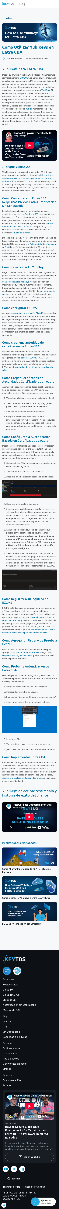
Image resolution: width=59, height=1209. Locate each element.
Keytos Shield (10, 984)
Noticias (7, 1021)
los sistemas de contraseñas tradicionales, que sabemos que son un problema (28, 178)
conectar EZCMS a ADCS (33, 357)
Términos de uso (11, 1186)
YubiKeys (45, 90)
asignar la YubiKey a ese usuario (17, 655)
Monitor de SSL (11, 1010)
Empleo (7, 1068)
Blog (21, 3)
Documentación (12, 1080)
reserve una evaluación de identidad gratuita (23, 778)
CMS (7, 247)
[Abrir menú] (54, 4)
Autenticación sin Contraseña (19, 1004)
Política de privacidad (34, 1186)
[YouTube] (6, 1169)
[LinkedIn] (22, 1169)
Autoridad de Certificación (42, 244)
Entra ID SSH (10, 999)
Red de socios (11, 1058)
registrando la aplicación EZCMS (27, 313)
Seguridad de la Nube (15, 1036)
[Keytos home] (8, 4)
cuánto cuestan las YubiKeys (15, 281)
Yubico (29, 108)
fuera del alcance (22, 232)
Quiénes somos (11, 1048)
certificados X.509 (29, 214)
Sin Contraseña (11, 1031)
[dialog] (3, 1205)
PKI (5, 1026)
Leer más (48, 1149)
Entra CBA (25, 78)
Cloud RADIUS (11, 994)
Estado (7, 1085)
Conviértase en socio (15, 1063)
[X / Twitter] (14, 1169)
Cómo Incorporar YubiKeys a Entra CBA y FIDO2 (26, 898)
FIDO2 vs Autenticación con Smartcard (22, 924)
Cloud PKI (8, 989)
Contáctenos (10, 1053)
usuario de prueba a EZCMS (26, 652)
